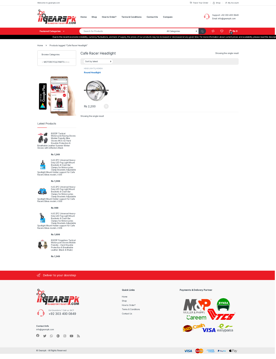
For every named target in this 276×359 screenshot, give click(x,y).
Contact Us (152, 17)
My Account (233, 3)
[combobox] (122, 31)
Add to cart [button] (106, 106)
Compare (167, 17)
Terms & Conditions (131, 17)
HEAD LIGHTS (89, 68)
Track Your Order (200, 3)
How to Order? (109, 17)
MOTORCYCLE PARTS (56, 62)
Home (83, 17)
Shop (218, 3)
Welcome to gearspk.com (48, 3)
